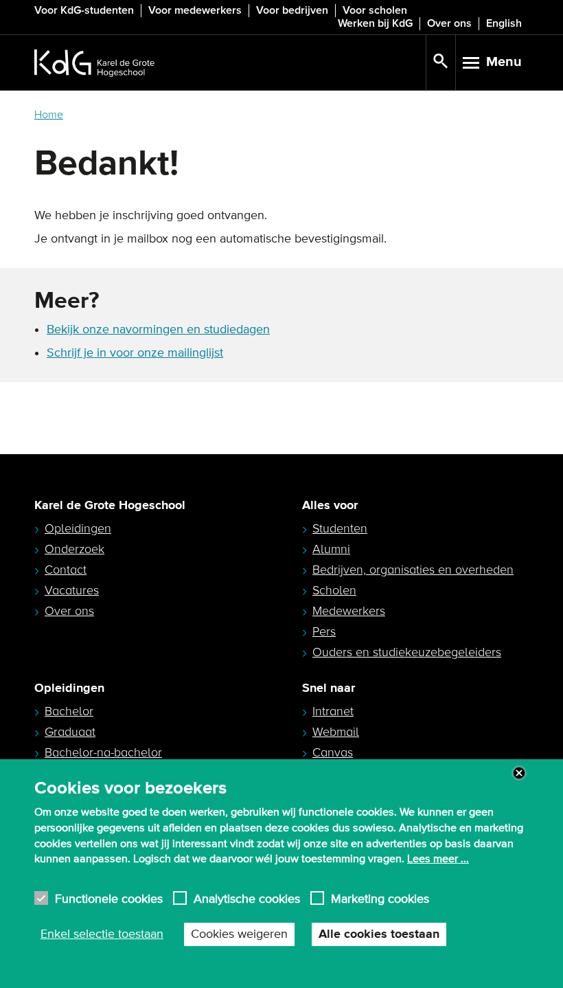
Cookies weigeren (239, 934)
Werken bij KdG (375, 23)
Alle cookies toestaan (379, 934)
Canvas (332, 752)
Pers (324, 631)
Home (48, 115)
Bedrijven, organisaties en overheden (413, 569)
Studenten (339, 528)
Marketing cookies (380, 898)
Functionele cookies (109, 898)
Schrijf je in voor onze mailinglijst (135, 353)
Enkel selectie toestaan (102, 934)
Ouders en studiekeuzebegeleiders (406, 652)
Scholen (334, 590)
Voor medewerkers (195, 10)
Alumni (331, 549)
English (504, 23)
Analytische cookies (247, 898)
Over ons (449, 23)
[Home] (230, 62)
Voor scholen (375, 10)
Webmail (335, 731)
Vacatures (72, 590)
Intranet (333, 711)
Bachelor (69, 711)
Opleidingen (78, 528)
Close (519, 773)
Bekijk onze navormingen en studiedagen (158, 329)
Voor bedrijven (292, 10)
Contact (66, 569)
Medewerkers (348, 610)
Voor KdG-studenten (84, 10)
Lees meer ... (438, 859)
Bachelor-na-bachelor (103, 752)
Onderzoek (74, 549)
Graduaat (70, 731)
